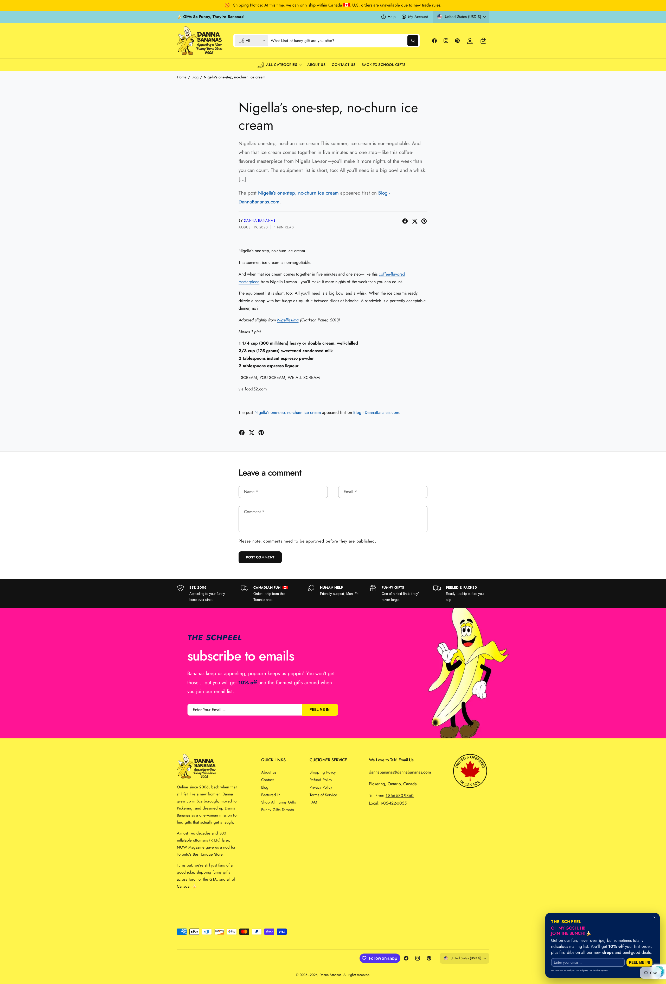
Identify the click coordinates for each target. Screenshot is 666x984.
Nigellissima (287, 320)
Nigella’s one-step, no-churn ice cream (235, 77)
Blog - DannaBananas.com (376, 412)
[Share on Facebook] (405, 221)
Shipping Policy (323, 772)
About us (268, 772)
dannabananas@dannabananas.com (400, 772)
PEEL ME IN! (320, 710)
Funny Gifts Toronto (277, 810)
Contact (267, 780)
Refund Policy (321, 780)
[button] (483, 40)
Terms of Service (323, 795)
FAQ (313, 802)
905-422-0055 (394, 803)
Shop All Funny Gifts (278, 802)
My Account (418, 17)
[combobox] (345, 40)
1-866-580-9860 (400, 796)
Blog (194, 77)
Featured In (270, 795)
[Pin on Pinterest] (424, 221)
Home (182, 77)
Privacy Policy (321, 787)
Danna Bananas (259, 220)
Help (392, 17)
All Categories (281, 64)
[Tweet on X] (414, 221)
